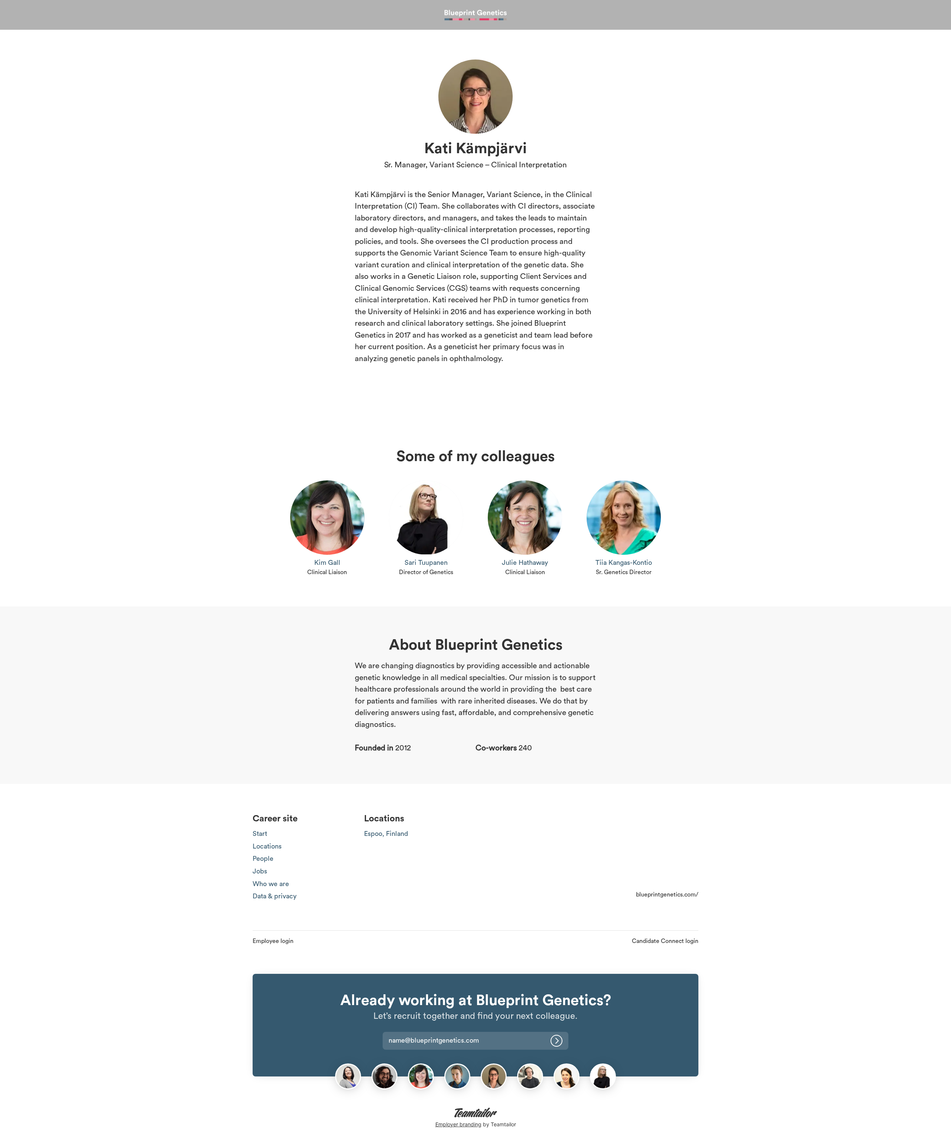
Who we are (271, 884)
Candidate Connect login (665, 941)
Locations (267, 846)
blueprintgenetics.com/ (667, 895)
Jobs (260, 871)
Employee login (273, 941)
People (263, 858)
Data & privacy (274, 896)
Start (260, 833)
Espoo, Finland (386, 833)
